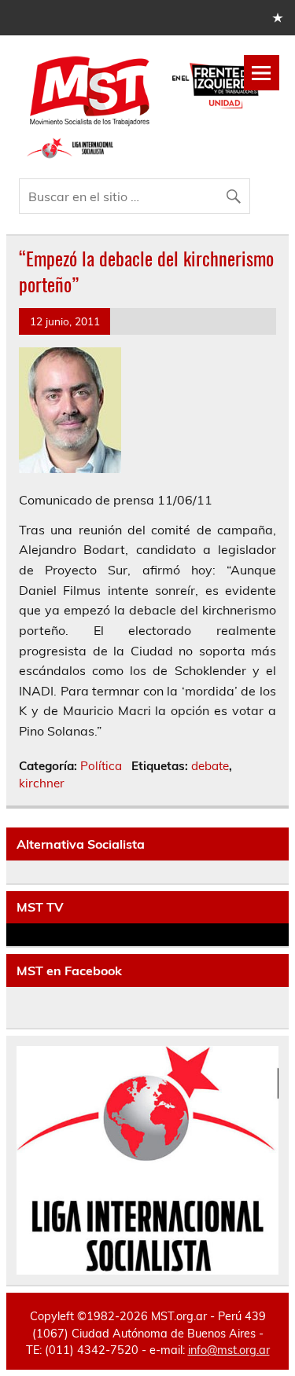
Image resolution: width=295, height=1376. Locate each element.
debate (210, 765)
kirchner (42, 783)
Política (101, 765)
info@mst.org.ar (229, 1350)
